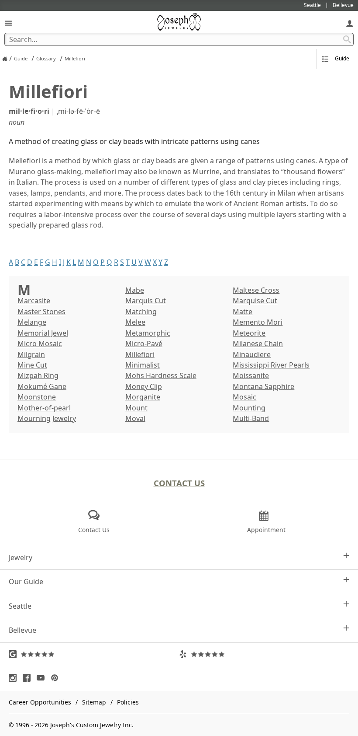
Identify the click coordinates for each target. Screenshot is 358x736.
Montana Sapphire (263, 386)
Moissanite (251, 375)
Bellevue (22, 630)
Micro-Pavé (143, 343)
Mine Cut (32, 365)
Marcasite (33, 300)
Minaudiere (252, 354)
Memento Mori (257, 322)
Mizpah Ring (38, 375)
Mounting (249, 408)
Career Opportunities (40, 702)
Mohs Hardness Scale (160, 375)
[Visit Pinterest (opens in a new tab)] (57, 678)
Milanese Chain (258, 343)
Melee (135, 322)
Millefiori (140, 354)
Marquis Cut (145, 300)
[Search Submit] (347, 39)
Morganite (142, 397)
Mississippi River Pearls (271, 365)
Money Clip (143, 386)
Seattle (20, 606)
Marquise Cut (255, 300)
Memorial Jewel (42, 333)
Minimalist (142, 365)
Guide (342, 58)
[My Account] (350, 23)
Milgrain (31, 354)
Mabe (134, 290)
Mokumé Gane (41, 386)
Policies (128, 702)
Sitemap (94, 702)
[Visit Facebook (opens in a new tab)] (29, 678)
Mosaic (244, 397)
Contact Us (179, 482)
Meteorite (249, 333)
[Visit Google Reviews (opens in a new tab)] (94, 654)
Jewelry (20, 557)
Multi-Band (251, 418)
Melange (31, 322)
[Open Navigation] (8, 23)
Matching (141, 311)
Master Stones (41, 311)
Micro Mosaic (39, 343)
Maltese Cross (256, 290)
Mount (136, 408)
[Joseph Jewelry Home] (4, 58)
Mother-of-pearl (44, 408)
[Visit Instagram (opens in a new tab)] (15, 678)
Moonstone (36, 397)
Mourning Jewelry (46, 418)
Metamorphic (147, 333)
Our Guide (26, 581)
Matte (242, 311)
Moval (135, 418)
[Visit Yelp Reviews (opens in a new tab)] (264, 654)
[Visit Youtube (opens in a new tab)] (43, 678)
